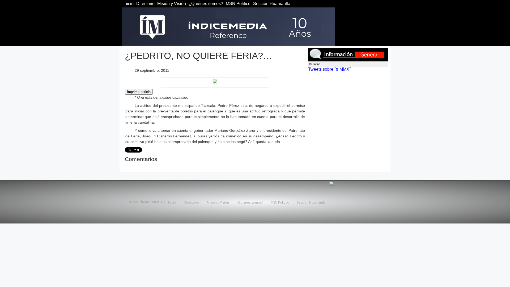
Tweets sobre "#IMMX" (329, 69)
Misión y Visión (171, 3)
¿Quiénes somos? (206, 3)
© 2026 (134, 202)
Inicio (129, 3)
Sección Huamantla (271, 3)
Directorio (145, 3)
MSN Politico (238, 3)
